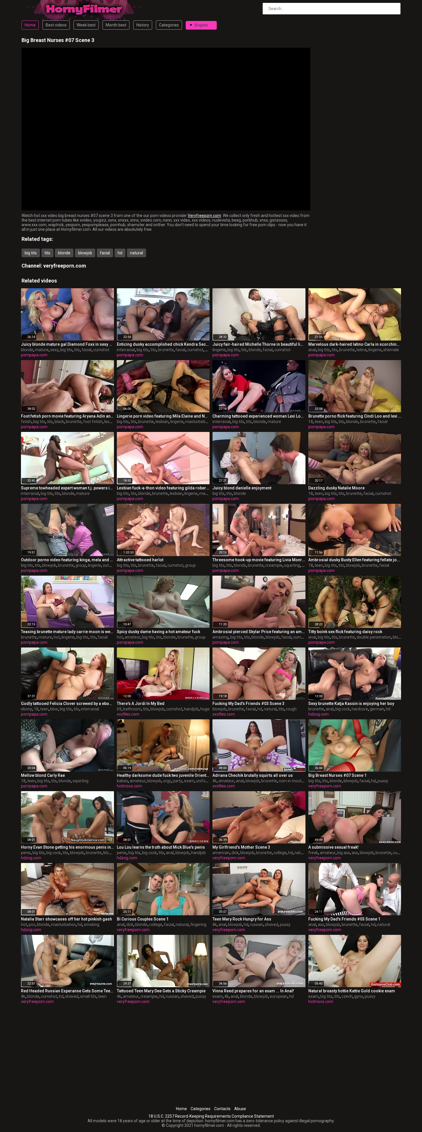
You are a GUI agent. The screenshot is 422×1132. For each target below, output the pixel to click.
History (142, 25)
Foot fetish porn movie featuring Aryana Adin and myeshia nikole (67, 416)
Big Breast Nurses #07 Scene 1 (337, 775)
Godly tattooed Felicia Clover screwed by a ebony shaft (67, 703)
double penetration (374, 637)
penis (26, 852)
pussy (383, 781)
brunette (166, 349)
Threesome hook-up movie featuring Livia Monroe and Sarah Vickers (258, 560)
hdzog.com (318, 714)
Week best (86, 25)
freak (313, 852)
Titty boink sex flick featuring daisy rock (345, 631)
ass (355, 852)
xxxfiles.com (128, 714)
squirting (292, 565)
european (278, 996)
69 (119, 709)
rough (291, 709)
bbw (54, 709)
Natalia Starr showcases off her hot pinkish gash (66, 919)
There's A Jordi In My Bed (140, 703)
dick (235, 852)
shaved (271, 924)
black (59, 421)
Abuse (240, 1108)
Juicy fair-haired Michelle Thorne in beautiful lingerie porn (258, 344)
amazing (220, 637)
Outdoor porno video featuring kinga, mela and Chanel (67, 560)
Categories (169, 25)
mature (42, 349)
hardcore (360, 709)
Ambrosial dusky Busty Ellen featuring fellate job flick (354, 560)
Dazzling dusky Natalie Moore (336, 488)
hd (120, 253)
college (280, 852)
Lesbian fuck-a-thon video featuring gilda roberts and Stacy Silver (163, 488)
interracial (126, 349)
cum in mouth (291, 781)
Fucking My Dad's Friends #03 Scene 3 (248, 703)
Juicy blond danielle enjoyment (241, 488)
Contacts (222, 1108)
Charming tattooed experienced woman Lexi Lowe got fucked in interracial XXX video (258, 416)
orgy (167, 781)
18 (310, 421)
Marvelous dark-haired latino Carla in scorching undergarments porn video (354, 344)
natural (136, 253)
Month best (116, 25)
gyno (358, 996)
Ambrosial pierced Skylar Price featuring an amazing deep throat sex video (258, 631)
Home (30, 25)
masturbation (197, 421)
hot (57, 637)
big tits (31, 253)
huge (205, 709)
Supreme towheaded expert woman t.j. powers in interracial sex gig (67, 488)
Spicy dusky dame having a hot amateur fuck (158, 631)
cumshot (101, 349)
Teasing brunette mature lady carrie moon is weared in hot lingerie (67, 631)
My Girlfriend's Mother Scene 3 (241, 847)
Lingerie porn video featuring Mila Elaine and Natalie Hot (163, 416)
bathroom (132, 709)
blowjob (85, 253)
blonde (64, 253)
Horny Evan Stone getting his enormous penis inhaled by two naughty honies (67, 847)
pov (32, 924)
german (377, 709)
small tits (88, 996)
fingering (198, 924)
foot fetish (92, 421)
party (177, 781)
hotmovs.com (129, 786)
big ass (343, 852)
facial (105, 253)
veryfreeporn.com (64, 266)
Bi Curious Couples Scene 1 (143, 919)
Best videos (56, 25)
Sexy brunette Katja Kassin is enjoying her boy (351, 703)
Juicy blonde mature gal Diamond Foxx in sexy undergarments (67, 344)
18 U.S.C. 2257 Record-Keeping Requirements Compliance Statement (211, 1116)
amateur (132, 637)
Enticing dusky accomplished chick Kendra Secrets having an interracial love (163, 344)
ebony (26, 709)
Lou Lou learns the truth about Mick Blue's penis (161, 847)
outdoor (110, 565)
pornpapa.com (34, 355)
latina (362, 349)
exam (189, 781)
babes (122, 781)
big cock (342, 709)
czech (347, 996)
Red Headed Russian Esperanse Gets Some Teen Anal (67, 991)
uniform (203, 781)
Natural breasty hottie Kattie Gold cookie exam (351, 991)
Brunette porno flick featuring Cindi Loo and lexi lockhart (354, 416)
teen (319, 421)
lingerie (219, 349)
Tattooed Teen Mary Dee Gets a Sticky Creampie (161, 991)
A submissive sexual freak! (333, 847)
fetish (26, 421)
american (221, 852)
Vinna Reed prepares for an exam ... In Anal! (253, 991)
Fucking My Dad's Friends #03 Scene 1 (344, 919)
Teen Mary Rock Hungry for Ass (241, 919)
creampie (273, 565)
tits (47, 253)
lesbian (110, 421)
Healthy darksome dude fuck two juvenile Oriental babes (163, 775)
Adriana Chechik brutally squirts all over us (252, 775)
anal (312, 349)
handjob (191, 709)
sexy (54, 349)
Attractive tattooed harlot (140, 560)
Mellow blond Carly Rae (43, 775)
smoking (91, 924)
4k (214, 781)
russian (256, 924)
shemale (391, 349)
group (81, 565)
